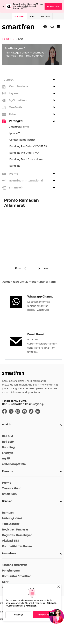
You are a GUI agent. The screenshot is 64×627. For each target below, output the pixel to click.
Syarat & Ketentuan (27, 605)
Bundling (8, 447)
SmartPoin (9, 494)
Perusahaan (9, 553)
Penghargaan (11, 570)
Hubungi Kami (12, 518)
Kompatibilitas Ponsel (17, 546)
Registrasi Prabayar (15, 529)
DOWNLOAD (53, 6)
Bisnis (32, 16)
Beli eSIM (8, 441)
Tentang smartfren (14, 565)
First (18, 268)
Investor (45, 16)
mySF (6, 458)
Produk (6, 424)
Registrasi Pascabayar (17, 535)
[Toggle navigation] (58, 26)
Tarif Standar (10, 523)
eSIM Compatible (14, 464)
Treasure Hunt (11, 488)
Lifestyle (7, 453)
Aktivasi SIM (10, 540)
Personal (19, 16)
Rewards (7, 471)
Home (5, 38)
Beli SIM (7, 436)
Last (45, 268)
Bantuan (7, 501)
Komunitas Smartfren (16, 576)
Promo (6, 482)
